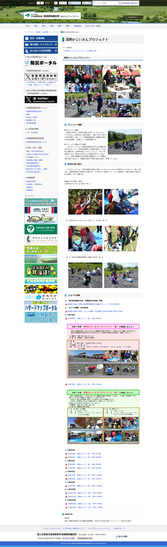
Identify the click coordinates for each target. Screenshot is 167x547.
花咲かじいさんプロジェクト (75, 51)
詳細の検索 (126, 3)
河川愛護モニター (32, 157)
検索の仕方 (134, 3)
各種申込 (29, 187)
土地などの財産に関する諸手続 (37, 154)
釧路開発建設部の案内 (85, 538)
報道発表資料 (31, 181)
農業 (67, 26)
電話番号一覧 (31, 120)
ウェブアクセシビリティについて (99, 528)
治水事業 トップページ (50, 32)
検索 (120, 3)
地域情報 (77, 26)
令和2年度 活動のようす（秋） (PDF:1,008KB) (85, 486)
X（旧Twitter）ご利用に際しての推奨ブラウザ (41, 83)
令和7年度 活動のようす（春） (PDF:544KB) (84, 318)
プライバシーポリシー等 (52, 528)
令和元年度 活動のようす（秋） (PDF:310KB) (85, 496)
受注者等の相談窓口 (33, 172)
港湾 (43, 26)
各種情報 (29, 190)
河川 (28, 26)
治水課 (38, 32)
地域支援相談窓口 (32, 163)
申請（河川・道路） (93, 26)
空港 (52, 26)
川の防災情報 (43, 51)
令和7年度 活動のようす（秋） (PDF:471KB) (84, 384)
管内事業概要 (31, 123)
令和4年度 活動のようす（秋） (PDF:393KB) (84, 479)
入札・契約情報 (31, 132)
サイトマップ (75, 3)
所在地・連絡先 (31, 117)
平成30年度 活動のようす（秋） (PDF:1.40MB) (85, 507)
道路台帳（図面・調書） (35, 160)
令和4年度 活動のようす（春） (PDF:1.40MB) (85, 475)
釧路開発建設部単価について (36, 142)
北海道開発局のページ (134, 17)
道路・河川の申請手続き (35, 151)
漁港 (59, 26)
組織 (28, 114)
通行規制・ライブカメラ (43, 45)
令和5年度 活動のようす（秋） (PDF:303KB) (84, 468)
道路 (35, 26)
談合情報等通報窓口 (33, 166)
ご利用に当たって (119, 528)
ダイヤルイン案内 (68, 538)
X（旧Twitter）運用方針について (74, 528)
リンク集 (88, 3)
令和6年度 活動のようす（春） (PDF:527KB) (84, 454)
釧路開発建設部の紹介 (34, 111)
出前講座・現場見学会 (34, 184)
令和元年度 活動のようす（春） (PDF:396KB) (85, 493)
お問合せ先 (92, 51)
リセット (63, 3)
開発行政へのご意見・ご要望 (36, 169)
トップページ (29, 32)
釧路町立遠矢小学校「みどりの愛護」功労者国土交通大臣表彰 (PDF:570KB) (95, 311)
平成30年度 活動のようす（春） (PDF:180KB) (85, 504)
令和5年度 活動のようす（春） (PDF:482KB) (84, 464)
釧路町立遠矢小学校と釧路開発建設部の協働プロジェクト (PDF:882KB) (93, 304)
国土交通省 (121, 536)
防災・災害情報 (37, 38)
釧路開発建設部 (53, 17)
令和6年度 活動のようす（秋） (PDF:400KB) (84, 457)
